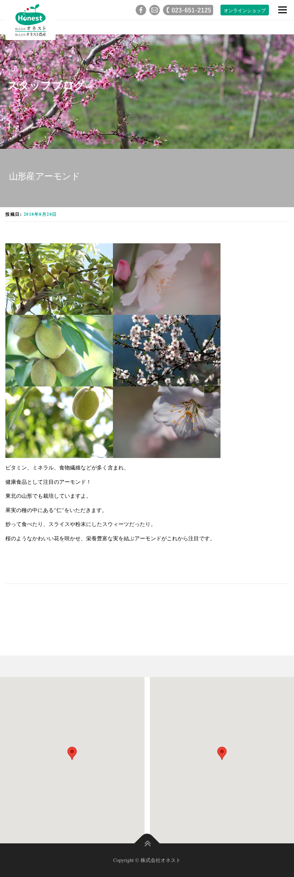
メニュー (282, 9)
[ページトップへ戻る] (147, 843)
